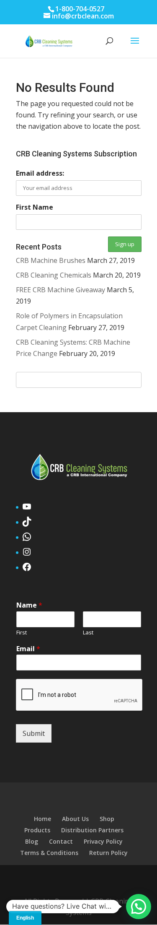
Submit (34, 733)
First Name (34, 207)
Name (29, 605)
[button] (138, 906)
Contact (61, 841)
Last (88, 632)
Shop (107, 819)
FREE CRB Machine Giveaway (60, 289)
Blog (31, 841)
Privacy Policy (103, 841)
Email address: (40, 173)
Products (37, 830)
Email (28, 648)
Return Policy (108, 853)
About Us (75, 819)
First (21, 632)
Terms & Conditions (49, 853)
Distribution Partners (92, 830)
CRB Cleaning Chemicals (53, 275)
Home (42, 819)
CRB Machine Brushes (50, 260)
